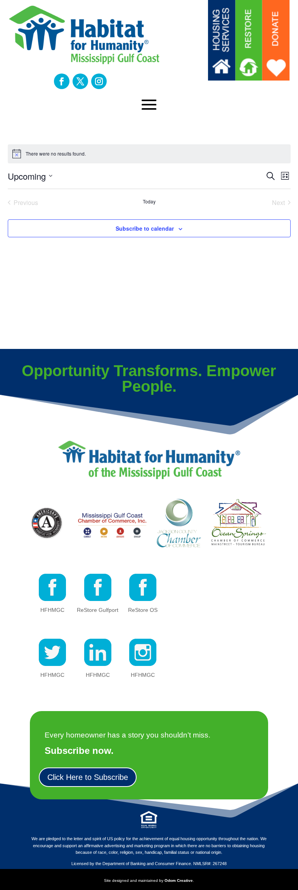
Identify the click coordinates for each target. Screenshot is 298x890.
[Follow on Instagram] (99, 81)
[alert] (149, 153)
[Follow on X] (80, 81)
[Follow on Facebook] (61, 81)
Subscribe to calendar (145, 228)
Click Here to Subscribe (87, 777)
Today (149, 201)
